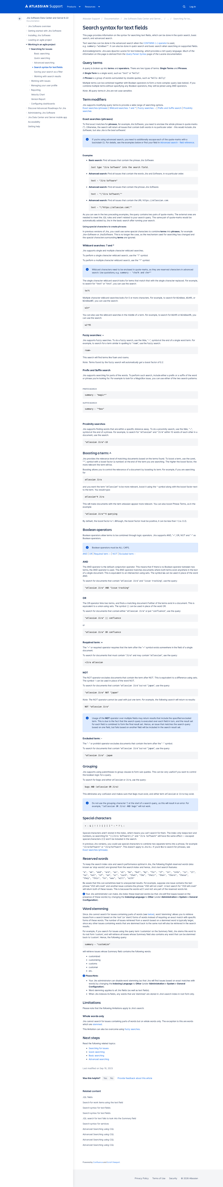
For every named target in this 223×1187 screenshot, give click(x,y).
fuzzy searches (132, 1029)
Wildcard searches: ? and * (123, 108)
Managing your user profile (44, 85)
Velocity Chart (38, 94)
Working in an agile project (41, 44)
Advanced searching (44, 62)
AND (85, 553)
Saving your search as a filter (48, 71)
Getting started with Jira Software (44, 30)
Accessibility (34, 122)
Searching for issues (41, 49)
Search (184, 6)
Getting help (34, 126)
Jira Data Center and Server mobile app (47, 117)
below (151, 914)
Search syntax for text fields (48, 67)
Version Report (38, 99)
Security (173, 1178)
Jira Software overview (39, 26)
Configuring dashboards (43, 103)
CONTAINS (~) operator (155, 43)
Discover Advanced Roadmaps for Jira (47, 108)
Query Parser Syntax (136, 54)
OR (90, 553)
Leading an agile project (40, 40)
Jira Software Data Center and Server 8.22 (47, 18)
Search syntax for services (96, 1123)
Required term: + (102, 553)
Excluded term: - (127, 553)
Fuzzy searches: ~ (147, 108)
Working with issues (40, 81)
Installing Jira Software (39, 35)
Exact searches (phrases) (95, 108)
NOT (115, 553)
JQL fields (88, 1097)
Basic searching (42, 53)
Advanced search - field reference (177, 142)
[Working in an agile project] (168, 18)
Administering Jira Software (41, 112)
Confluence (98, 1162)
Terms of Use (158, 1178)
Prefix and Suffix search (169, 108)
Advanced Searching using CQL (98, 1129)
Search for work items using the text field (103, 1102)
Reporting (36, 90)
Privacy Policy (142, 1178)
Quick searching (42, 58)
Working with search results (47, 76)
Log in (193, 6)
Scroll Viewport (113, 1162)
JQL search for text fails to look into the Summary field (109, 1118)
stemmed (97, 1024)
